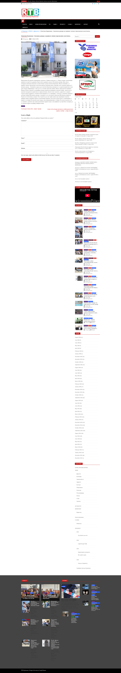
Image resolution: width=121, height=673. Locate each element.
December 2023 (78, 422)
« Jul (76, 112)
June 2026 (77, 342)
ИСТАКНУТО (94, 209)
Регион (78, 495)
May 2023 (77, 441)
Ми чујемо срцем (82, 554)
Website (23, 148)
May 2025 (77, 375)
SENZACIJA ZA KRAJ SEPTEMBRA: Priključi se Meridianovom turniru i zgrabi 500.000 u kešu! (86, 169)
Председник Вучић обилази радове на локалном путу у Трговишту (43, 1)
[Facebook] (92, 3)
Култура (90, 318)
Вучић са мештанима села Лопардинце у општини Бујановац (90, 252)
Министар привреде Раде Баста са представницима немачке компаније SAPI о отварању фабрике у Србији (91, 327)
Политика (79, 490)
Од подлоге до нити (82, 535)
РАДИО (55, 24)
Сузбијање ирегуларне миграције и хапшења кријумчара (74, 620)
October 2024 (78, 394)
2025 (78, 559)
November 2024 (78, 392)
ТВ (49, 24)
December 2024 (78, 389)
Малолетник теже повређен (68, 599)
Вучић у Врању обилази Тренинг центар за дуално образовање (90, 220)
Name (23, 138)
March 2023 (77, 447)
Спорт (78, 498)
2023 (78, 540)
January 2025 (78, 386)
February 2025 (78, 384)
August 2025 (78, 367)
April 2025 (77, 378)
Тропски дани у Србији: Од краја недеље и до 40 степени (91, 303)
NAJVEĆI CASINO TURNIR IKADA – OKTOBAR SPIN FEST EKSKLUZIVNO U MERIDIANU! (86, 164)
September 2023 (78, 430)
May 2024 (77, 408)
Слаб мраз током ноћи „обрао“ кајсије (31, 109)
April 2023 (77, 444)
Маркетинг (79, 512)
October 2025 (78, 362)
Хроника (78, 501)
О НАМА (70, 24)
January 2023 (78, 452)
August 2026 (78, 337)
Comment (24, 120)
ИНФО (30, 24)
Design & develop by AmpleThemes (37, 670)
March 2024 (77, 414)
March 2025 (77, 381)
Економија (91, 258)
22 (93, 105)
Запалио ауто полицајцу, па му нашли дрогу (95, 587)
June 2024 (77, 405)
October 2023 (78, 427)
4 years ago (87, 322)
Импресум (25, 27)
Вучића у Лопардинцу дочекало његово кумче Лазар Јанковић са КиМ (90, 228)
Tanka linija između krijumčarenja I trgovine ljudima (95, 598)
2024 (78, 548)
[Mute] (96, 201)
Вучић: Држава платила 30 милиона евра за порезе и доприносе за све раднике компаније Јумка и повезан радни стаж (90, 278)
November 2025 (78, 359)
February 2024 (78, 416)
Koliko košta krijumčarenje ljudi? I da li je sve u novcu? (95, 609)
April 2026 (77, 348)
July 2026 (77, 340)
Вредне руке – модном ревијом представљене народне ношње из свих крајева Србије (89, 320)
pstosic (93, 322)
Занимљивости (80, 479)
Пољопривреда (80, 493)
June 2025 (77, 373)
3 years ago (87, 305)
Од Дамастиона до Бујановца (83, 568)
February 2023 (78, 449)
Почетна (24, 24)
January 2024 (78, 419)
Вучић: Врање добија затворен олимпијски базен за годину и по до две (90, 212)
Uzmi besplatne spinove (83, 178)
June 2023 (77, 438)
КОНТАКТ (86, 24)
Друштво (86, 209)
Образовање (80, 487)
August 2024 (78, 400)
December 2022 (78, 455)
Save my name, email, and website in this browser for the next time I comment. (40, 155)
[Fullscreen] (98, 201)
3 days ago (87, 214)
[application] (87, 195)
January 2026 (78, 353)
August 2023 (78, 433)
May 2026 (77, 345)
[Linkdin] (98, 3)
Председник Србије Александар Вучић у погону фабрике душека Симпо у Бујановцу (91, 261)
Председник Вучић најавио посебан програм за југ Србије (90, 295)
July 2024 (77, 403)
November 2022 (78, 458)
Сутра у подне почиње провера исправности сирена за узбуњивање (91, 312)
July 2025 (77, 370)
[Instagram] (96, 3)
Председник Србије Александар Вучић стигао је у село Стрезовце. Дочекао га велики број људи (91, 270)
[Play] (76, 201)
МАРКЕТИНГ (77, 24)
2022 (78, 531)
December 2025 (78, 356)
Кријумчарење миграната (84, 552)
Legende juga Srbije (82, 543)
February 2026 (78, 351)
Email (23, 143)
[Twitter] (94, 3)
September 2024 (78, 397)
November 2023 (78, 425)
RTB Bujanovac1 (88, 215)
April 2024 (77, 411)
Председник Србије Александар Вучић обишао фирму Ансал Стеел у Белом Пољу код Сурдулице (91, 287)
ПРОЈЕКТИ (62, 24)
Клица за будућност (83, 563)
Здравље (79, 482)
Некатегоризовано (79, 517)
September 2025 (78, 364)
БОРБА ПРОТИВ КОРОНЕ (40, 24)
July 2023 (77, 436)
